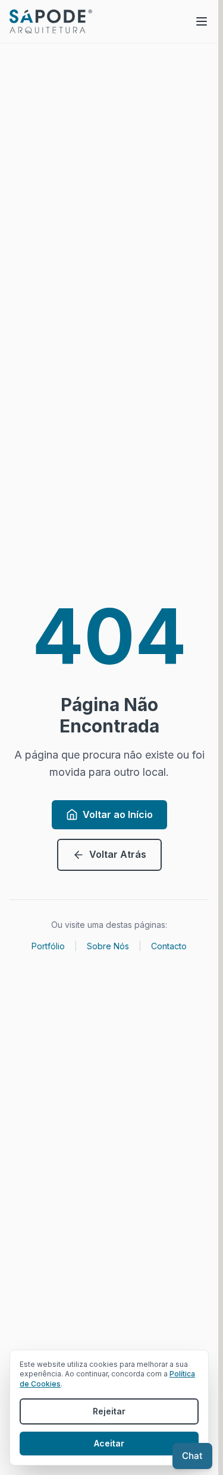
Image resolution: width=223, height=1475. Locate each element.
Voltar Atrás (117, 854)
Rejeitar (109, 1411)
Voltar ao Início (118, 814)
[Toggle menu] (201, 21)
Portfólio (48, 946)
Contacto (169, 946)
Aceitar (109, 1443)
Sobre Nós (108, 946)
